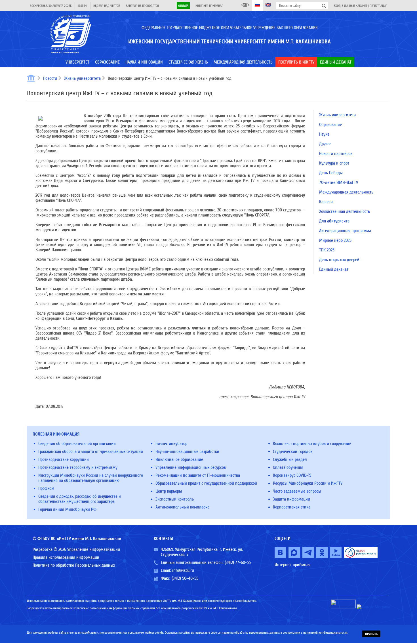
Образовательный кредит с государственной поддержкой (206, 483)
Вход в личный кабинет (350, 6)
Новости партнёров (335, 153)
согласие (223, 632)
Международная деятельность (346, 192)
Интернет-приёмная (209, 6)
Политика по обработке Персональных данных (74, 565)
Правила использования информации (66, 557)
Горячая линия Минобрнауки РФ (67, 509)
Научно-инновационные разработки (187, 451)
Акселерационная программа (345, 230)
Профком (46, 488)
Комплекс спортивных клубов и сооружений (312, 443)
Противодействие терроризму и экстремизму (77, 467)
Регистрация (378, 6)
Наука (324, 134)
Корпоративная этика (291, 507)
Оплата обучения (288, 467)
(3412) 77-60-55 (238, 562)
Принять (371, 634)
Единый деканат (333, 269)
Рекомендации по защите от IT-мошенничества (197, 475)
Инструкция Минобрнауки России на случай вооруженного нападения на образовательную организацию (90, 478)
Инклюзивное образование (179, 459)
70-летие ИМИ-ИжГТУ (338, 182)
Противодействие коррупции (63, 459)
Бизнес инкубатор (171, 443)
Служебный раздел (290, 459)
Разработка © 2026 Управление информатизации (76, 549)
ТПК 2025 (326, 250)
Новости (50, 78)
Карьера (326, 201)
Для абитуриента (334, 221)
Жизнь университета (82, 78)
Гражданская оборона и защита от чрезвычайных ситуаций (90, 451)
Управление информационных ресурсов (190, 467)
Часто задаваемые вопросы (297, 491)
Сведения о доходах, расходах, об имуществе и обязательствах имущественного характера (79, 499)
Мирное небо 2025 (335, 240)
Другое (325, 143)
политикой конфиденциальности (325, 632)
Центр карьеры (168, 491)
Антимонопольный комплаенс (182, 507)
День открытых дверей (339, 259)
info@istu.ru (183, 570)
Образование (330, 124)
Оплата (183, 6)
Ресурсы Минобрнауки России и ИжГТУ (307, 483)
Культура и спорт (334, 163)
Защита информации (291, 499)
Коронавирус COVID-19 (292, 475)
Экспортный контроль (174, 499)
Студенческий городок (292, 451)
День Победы (331, 172)
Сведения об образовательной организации (77, 443)
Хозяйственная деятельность (344, 211)
